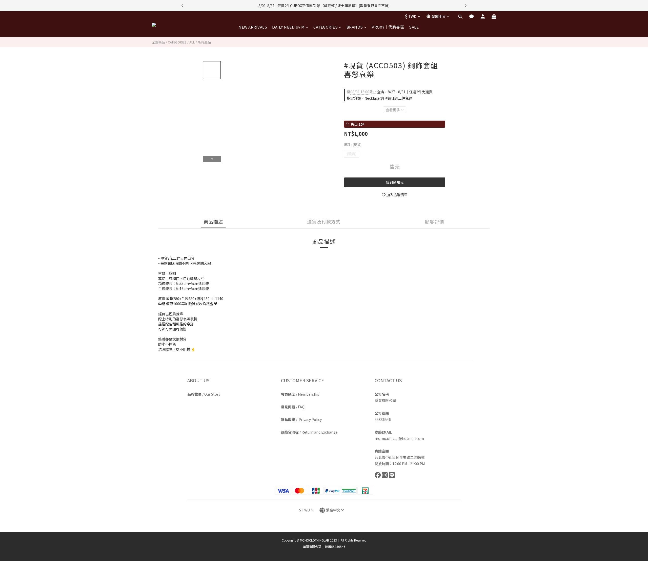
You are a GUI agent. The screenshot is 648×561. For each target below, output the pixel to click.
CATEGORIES (325, 27)
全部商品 (158, 42)
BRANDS (355, 27)
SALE (414, 27)
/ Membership (300, 394)
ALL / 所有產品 (200, 42)
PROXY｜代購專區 (388, 27)
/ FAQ (293, 406)
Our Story (212, 394)
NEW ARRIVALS (252, 27)
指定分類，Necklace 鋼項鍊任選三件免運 (379, 98)
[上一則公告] (182, 5)
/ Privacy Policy (301, 419)
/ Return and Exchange (309, 432)
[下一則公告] (465, 5)
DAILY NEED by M (288, 27)
